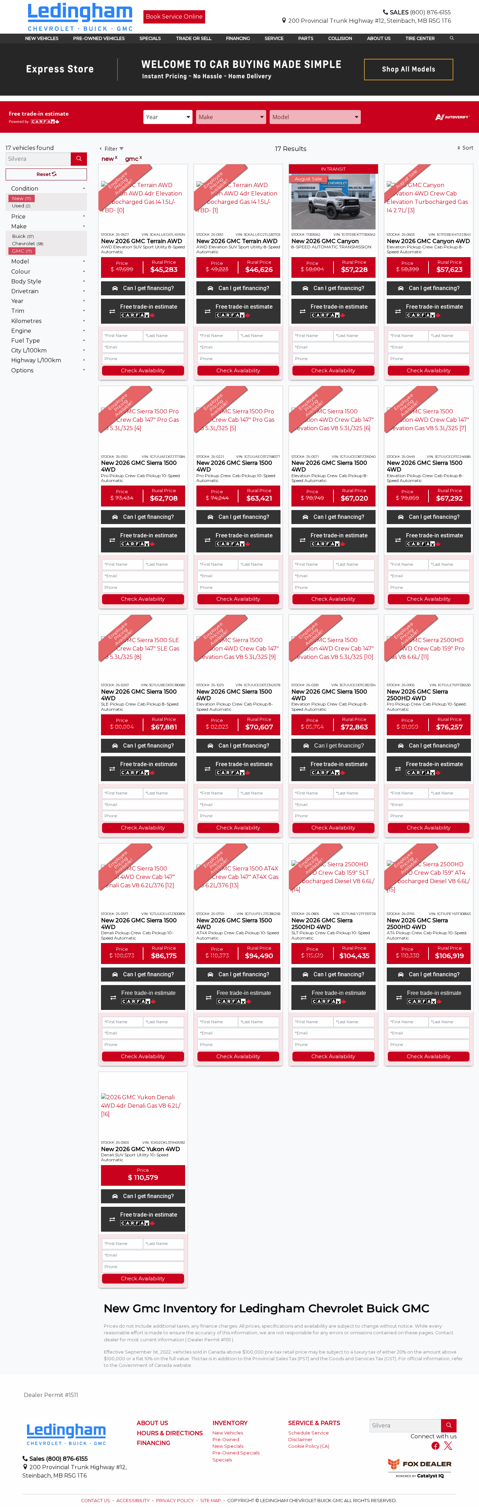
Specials (222, 1460)
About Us (152, 1423)
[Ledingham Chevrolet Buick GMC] (80, 16)
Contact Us (96, 1500)
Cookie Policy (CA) (308, 1446)
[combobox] (168, 117)
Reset (44, 174)
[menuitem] (47, 198)
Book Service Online (174, 16)
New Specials (227, 1446)
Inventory (230, 1423)
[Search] (79, 159)
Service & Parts (314, 1423)
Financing (153, 1443)
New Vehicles (227, 1433)
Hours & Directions (170, 1433)
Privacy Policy (175, 1500)
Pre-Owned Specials (235, 1453)
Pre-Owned (225, 1439)
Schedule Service (308, 1433)
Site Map (211, 1500)
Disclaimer (300, 1439)
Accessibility (133, 1500)
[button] (41, 38)
